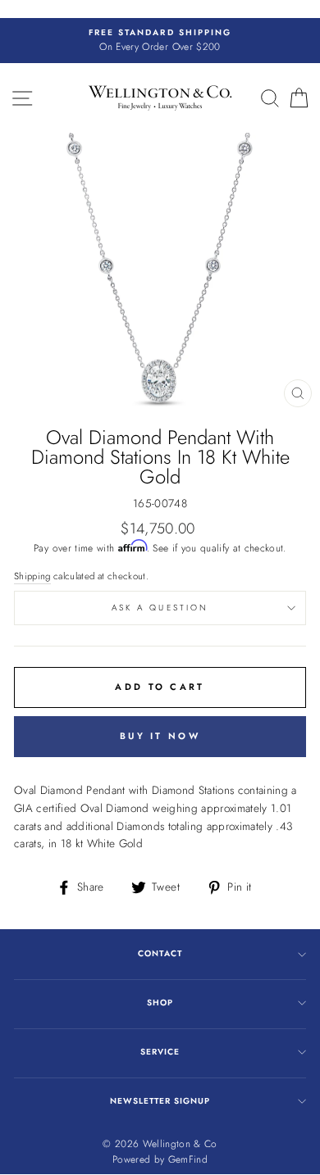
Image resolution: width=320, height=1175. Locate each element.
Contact (159, 953)
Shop (160, 1002)
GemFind (188, 1159)
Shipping (32, 576)
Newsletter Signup (160, 1101)
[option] (160, 41)
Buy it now (160, 735)
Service (160, 1052)
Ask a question (160, 607)
